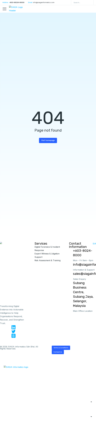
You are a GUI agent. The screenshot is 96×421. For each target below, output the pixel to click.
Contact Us (58, 352)
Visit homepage (48, 140)
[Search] (90, 2)
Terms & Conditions (61, 348)
